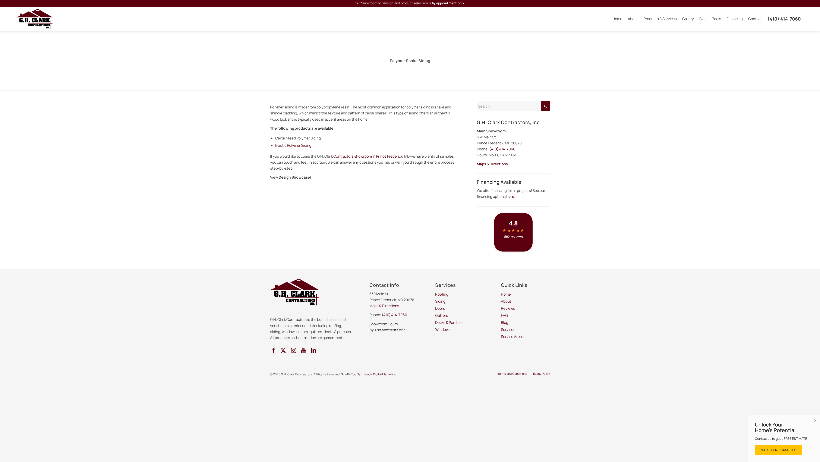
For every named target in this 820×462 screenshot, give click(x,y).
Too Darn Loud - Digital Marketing (373, 374)
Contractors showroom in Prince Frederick (368, 156)
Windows (462, 439)
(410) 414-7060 (502, 149)
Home (506, 294)
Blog (504, 322)
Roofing (357, 439)
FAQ (504, 315)
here (510, 196)
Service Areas (512, 336)
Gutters (409, 439)
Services (508, 329)
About (506, 301)
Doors (391, 439)
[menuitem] (617, 18)
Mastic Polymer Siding (293, 145)
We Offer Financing (778, 450)
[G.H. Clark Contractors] (34, 18)
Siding (375, 439)
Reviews (508, 308)
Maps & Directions (492, 163)
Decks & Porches (435, 439)
